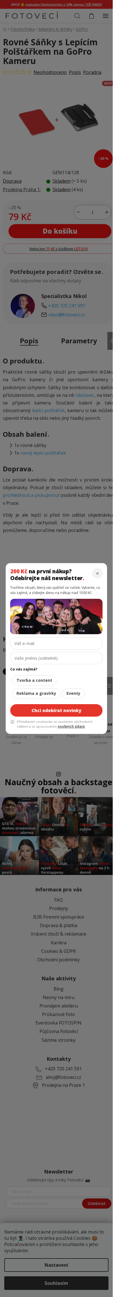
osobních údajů (71, 726)
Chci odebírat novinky (56, 710)
